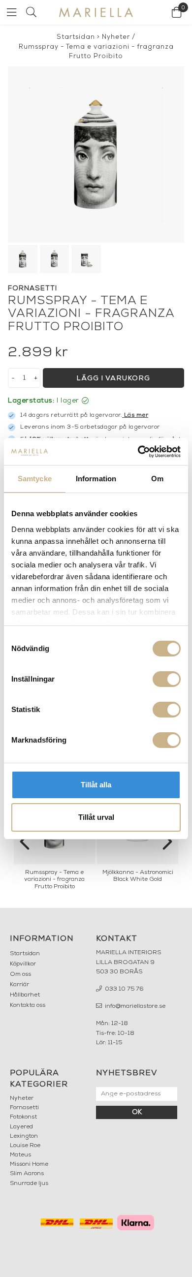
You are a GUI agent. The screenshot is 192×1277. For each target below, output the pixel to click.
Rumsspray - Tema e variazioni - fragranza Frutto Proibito (96, 52)
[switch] (167, 679)
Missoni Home (29, 1164)
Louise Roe (25, 1146)
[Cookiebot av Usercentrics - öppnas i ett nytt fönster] (138, 451)
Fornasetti (24, 1108)
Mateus (20, 1155)
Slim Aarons (27, 1174)
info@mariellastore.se (134, 1006)
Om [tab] (157, 478)
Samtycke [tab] (35, 478)
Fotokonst (23, 1117)
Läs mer (136, 415)
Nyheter (116, 37)
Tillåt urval (96, 817)
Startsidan (76, 37)
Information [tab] (96, 478)
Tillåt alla (96, 784)
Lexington (24, 1136)
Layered (21, 1127)
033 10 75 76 (123, 989)
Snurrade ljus (29, 1183)
